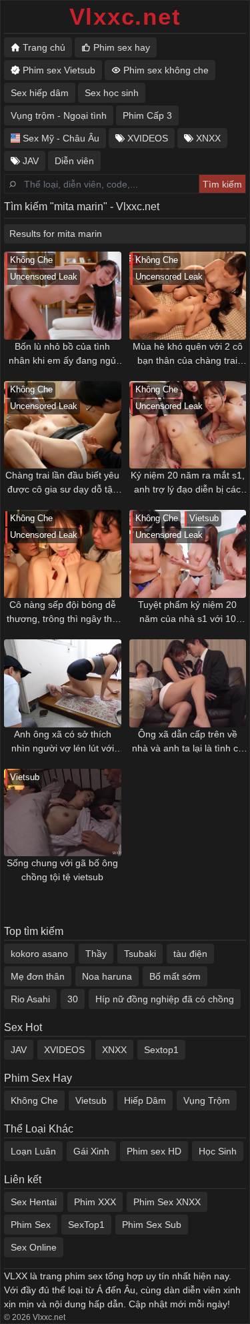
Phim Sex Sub (151, 1224)
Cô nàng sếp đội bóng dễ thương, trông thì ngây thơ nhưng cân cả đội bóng (62, 612)
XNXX (114, 1049)
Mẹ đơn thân (38, 976)
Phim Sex (31, 1224)
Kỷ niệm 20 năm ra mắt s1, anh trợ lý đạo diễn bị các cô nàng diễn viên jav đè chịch (188, 483)
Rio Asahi (30, 999)
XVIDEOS (64, 1049)
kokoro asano (39, 953)
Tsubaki (140, 953)
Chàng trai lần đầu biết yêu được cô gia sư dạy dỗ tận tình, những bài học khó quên (62, 483)
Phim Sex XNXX (167, 1202)
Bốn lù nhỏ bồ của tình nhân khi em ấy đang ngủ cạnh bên (62, 354)
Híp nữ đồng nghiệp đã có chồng (164, 999)
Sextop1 (161, 1049)
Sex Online (34, 1247)
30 (72, 999)
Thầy (96, 953)
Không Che (34, 1100)
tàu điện (190, 953)
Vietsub (91, 1100)
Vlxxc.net (125, 16)
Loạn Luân (33, 1151)
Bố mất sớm (175, 976)
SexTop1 (86, 1224)
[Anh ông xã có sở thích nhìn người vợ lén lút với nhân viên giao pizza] (62, 683)
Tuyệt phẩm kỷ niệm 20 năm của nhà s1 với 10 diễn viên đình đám (187, 612)
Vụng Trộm (206, 1100)
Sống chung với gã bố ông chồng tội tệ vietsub (62, 870)
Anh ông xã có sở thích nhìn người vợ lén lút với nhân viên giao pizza (62, 742)
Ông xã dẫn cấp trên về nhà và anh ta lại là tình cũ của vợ (187, 742)
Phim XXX (95, 1202)
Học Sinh (218, 1151)
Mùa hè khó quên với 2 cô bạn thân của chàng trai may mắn (188, 354)
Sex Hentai (34, 1202)
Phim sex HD (154, 1151)
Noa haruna (107, 976)
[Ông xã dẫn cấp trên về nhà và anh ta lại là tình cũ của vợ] (188, 683)
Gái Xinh (91, 1151)
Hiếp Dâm (145, 1100)
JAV (19, 1049)
